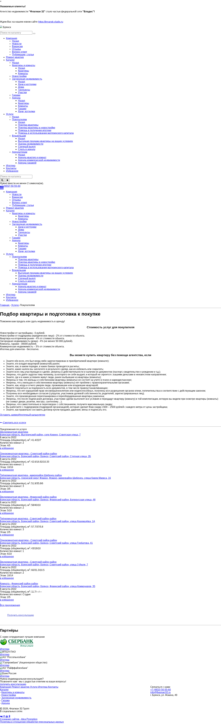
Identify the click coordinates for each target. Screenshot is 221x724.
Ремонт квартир (21, 687)
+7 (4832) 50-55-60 (10, 186)
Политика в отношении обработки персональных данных (32, 722)
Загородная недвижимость (16, 697)
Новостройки (8, 695)
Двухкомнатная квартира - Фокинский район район (28, 497)
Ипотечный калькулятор (31, 415)
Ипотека (43, 687)
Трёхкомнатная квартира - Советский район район (28, 518)
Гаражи (5, 700)
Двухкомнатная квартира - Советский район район (28, 562)
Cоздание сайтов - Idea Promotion (18, 719)
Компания (6, 687)
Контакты (53, 687)
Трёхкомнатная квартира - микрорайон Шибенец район (31, 475)
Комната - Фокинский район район (19, 583)
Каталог (4, 689)
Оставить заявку (9, 415)
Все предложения (10, 605)
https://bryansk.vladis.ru (50, 21)
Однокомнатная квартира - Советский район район (28, 453)
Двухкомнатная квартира (14, 432)
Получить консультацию (20, 615)
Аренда (5, 703)
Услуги (34, 687)
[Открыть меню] (110, 187)
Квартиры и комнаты (13, 692)
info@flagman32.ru (160, 692)
